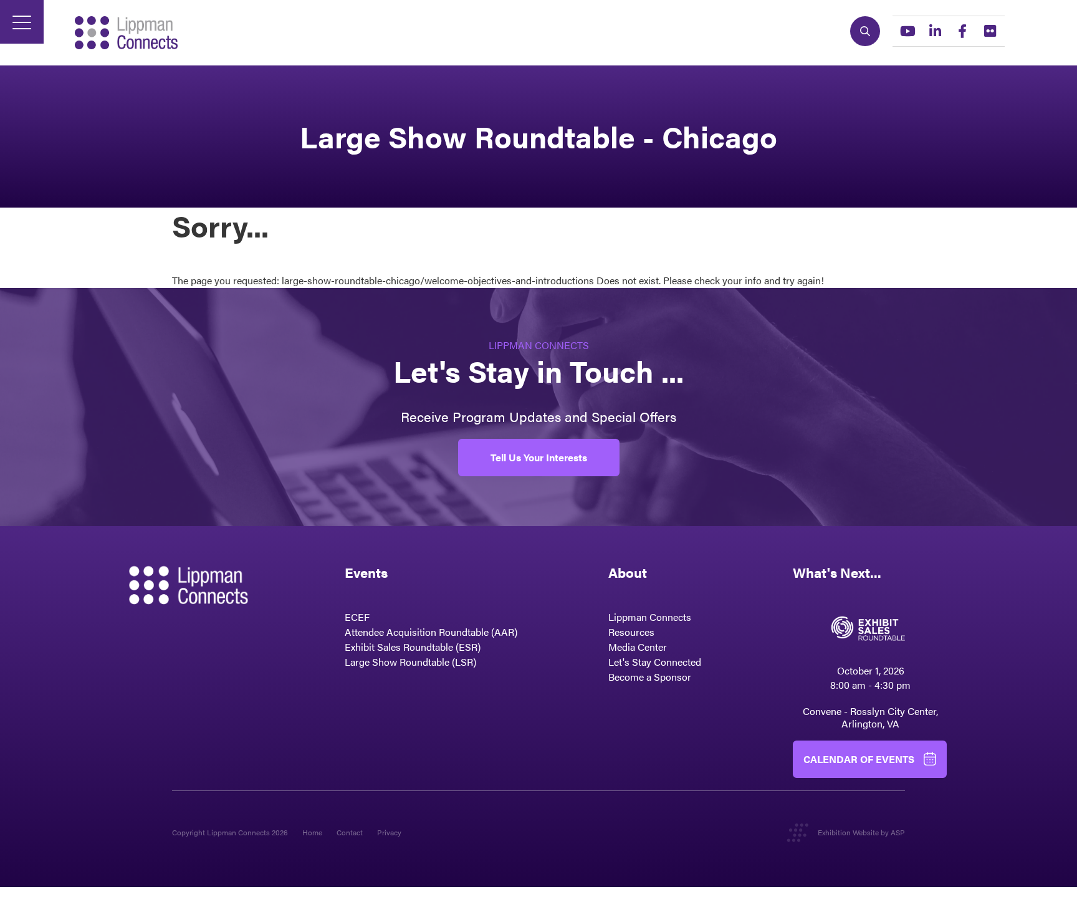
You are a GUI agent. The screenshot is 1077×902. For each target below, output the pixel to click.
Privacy (389, 832)
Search (865, 31)
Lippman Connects (649, 617)
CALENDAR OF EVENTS (858, 759)
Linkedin (935, 31)
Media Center (637, 647)
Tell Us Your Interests (539, 457)
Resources (631, 632)
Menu (22, 22)
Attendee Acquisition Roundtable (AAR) (431, 632)
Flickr (990, 31)
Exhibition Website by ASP (861, 832)
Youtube (907, 31)
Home (312, 832)
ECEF (357, 617)
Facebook (962, 31)
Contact (350, 832)
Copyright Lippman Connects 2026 (230, 832)
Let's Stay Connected (654, 662)
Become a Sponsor (649, 676)
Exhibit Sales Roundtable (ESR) (413, 647)
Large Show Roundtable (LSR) (410, 662)
